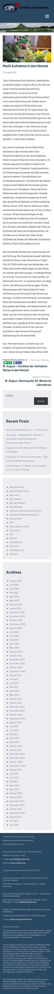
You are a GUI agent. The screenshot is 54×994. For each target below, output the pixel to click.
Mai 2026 (13, 592)
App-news (14, 495)
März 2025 (14, 647)
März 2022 (14, 789)
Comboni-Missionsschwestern (24, 514)
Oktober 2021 (15, 809)
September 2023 (17, 718)
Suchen (9, 395)
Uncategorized (16, 550)
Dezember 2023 (17, 706)
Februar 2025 (15, 651)
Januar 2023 (15, 750)
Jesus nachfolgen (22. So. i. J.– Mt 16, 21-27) (26, 429)
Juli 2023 (13, 726)
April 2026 (14, 596)
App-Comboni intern (19, 491)
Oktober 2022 (16, 761)
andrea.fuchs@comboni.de (20, 919)
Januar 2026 (15, 608)
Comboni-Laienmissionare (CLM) (25, 510)
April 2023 (14, 738)
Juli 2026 (13, 584)
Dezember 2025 (17, 612)
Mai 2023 (13, 734)
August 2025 (15, 628)
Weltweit (13, 554)
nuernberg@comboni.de (19, 859)
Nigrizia (13, 538)
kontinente (14, 530)
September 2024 (17, 671)
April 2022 (14, 785)
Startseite (14, 546)
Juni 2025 (14, 635)
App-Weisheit (16, 506)
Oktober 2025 (16, 620)
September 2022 (17, 765)
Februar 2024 (15, 698)
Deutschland (15, 518)
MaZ (11, 534)
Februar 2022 (15, 793)
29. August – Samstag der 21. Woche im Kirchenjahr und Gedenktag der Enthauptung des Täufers (24, 438)
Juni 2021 (14, 824)
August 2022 (15, 769)
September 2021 (17, 812)
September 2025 (17, 624)
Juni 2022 (14, 777)
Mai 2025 (13, 639)
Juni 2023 (14, 730)
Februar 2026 (15, 604)
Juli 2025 (13, 632)
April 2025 (14, 643)
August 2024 (15, 675)
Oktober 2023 (16, 714)
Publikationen (16, 542)
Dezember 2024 (17, 659)
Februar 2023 (15, 746)
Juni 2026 (14, 588)
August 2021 (15, 816)
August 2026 (15, 580)
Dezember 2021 (16, 801)
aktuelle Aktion (16, 487)
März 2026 (14, 600)
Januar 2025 (15, 655)
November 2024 (17, 663)
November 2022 (17, 757)
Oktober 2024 (16, 667)
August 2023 (15, 722)
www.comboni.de (18, 863)
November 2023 (17, 710)
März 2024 (14, 694)
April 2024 (14, 691)
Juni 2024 (14, 683)
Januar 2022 (15, 797)
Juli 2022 (13, 773)
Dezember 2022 (17, 753)
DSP (11, 522)
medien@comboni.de (27, 902)
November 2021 (17, 805)
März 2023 (14, 742)
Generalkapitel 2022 (19, 526)
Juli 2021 (13, 820)
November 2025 (17, 616)
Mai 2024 (13, 687)
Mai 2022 (13, 781)
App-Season (15, 498)
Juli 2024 (13, 679)
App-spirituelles (17, 502)
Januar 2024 (15, 702)
